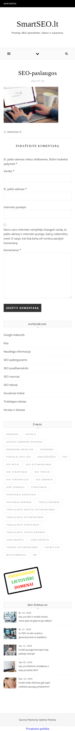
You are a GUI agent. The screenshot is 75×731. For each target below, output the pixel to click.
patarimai (47, 449)
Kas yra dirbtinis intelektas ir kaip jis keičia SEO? (34, 668)
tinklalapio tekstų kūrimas (25, 532)
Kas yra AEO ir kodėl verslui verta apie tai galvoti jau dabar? (35, 618)
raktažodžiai (47, 456)
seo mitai (12, 464)
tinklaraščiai (40, 539)
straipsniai (39, 487)
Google (30, 434)
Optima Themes (47, 719)
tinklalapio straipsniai (23, 524)
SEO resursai (11, 376)
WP (35, 554)
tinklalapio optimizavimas (25, 517)
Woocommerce (16, 554)
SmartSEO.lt (37, 24)
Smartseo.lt (14, 132)
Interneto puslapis (15, 207)
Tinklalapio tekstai (15, 401)
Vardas (9, 171)
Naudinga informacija (17, 351)
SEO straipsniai (17, 471)
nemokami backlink (20, 449)
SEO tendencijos (17, 479)
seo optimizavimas (39, 464)
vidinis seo (52, 547)
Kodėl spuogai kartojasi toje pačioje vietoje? (33, 651)
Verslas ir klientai (14, 410)
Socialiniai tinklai (14, 393)
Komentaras (12, 250)
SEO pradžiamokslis (16, 368)
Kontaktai (10, 3)
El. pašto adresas (15, 189)
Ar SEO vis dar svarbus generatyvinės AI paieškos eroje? (33, 636)
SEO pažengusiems (15, 360)
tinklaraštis (15, 539)
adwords (12, 434)
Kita (6, 343)
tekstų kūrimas (49, 502)
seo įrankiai (44, 479)
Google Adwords (14, 335)
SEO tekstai (11, 385)
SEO (65, 456)
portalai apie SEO (18, 456)
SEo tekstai (42, 471)
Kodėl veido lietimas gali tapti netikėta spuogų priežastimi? (34, 684)
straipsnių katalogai (21, 494)
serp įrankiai (15, 487)
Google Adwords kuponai (24, 441)
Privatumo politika (37, 728)
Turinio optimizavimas (22, 547)
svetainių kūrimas (19, 502)
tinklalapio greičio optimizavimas (30, 509)
